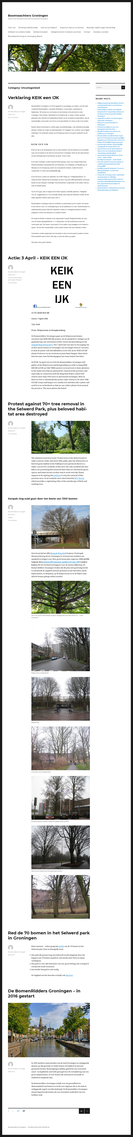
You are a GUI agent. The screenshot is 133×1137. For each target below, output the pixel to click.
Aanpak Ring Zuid (58, 553)
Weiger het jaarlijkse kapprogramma (110, 142)
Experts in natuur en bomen (72, 28)
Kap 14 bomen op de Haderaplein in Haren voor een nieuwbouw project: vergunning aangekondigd (109, 151)
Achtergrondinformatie (28, 28)
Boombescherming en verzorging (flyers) (25, 36)
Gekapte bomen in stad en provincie (66, 32)
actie (9, 277)
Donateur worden (100, 32)
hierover (69, 975)
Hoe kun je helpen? (49, 28)
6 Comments (12, 520)
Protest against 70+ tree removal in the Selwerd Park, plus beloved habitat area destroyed (47, 409)
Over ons (11, 28)
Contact (87, 32)
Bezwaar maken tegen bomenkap (101, 28)
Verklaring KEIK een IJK (33, 97)
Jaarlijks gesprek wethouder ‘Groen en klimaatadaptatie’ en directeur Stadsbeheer (110, 171)
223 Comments (13, 117)
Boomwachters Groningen (28, 15)
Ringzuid (19, 280)
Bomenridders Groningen (16, 111)
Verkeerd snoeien (40, 32)
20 (19, 1111)
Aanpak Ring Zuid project (42, 345)
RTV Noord (79, 478)
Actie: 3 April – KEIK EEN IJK (38, 257)
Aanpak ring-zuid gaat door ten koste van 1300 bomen (42, 498)
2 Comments (12, 434)
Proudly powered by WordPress (39, 1127)
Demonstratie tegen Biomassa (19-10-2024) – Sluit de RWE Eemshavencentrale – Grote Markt (110, 157)
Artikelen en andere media (19, 32)
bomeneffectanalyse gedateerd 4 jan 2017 (61, 562)
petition (57, 475)
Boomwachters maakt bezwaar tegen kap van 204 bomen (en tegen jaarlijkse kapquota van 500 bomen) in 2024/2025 (111, 138)
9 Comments (12, 283)
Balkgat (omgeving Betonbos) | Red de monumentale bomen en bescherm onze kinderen (110, 105)
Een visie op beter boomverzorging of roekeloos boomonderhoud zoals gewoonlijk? (110, 164)
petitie (61, 946)
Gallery (10, 517)
